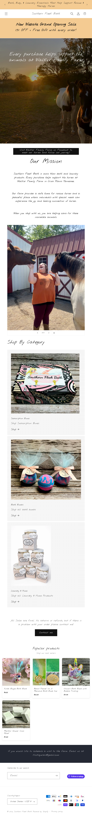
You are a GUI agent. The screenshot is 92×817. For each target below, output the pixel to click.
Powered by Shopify (40, 812)
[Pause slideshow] (54, 332)
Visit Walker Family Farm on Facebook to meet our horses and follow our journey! (46, 151)
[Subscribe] (56, 775)
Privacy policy (57, 811)
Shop (13, 429)
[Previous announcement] (4, 4)
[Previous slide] (37, 332)
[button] (6, 13)
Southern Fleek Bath (23, 812)
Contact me (46, 632)
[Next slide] (48, 332)
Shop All (46, 69)
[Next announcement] (87, 4)
